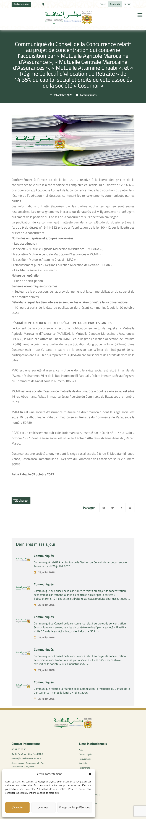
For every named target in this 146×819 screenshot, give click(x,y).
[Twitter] (112, 507)
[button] (90, 774)
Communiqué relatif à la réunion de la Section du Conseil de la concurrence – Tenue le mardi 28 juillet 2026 (80, 564)
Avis (81, 750)
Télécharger (21, 500)
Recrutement (84, 759)
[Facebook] (121, 507)
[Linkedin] (130, 507)
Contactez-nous (21, 4)
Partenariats (84, 768)
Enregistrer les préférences (74, 807)
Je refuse (43, 807)
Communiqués (88, 95)
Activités (83, 763)
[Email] (103, 507)
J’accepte (17, 807)
